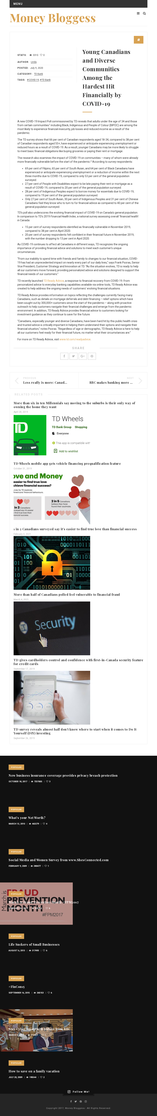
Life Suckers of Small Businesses (34, 944)
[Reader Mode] (138, 40)
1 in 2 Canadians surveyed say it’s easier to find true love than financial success (75, 529)
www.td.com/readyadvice (75, 339)
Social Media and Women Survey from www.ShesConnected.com (59, 860)
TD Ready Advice (53, 280)
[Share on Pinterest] (92, 356)
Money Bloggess (53, 17)
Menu (18, 3)
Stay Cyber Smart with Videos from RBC (39, 1029)
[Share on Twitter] (73, 356)
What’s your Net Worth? (27, 818)
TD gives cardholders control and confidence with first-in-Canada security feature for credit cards (78, 662)
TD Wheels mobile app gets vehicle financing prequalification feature (67, 463)
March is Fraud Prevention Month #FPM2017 (43, 902)
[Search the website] (144, 13)
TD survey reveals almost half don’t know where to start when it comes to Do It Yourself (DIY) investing (75, 731)
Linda (34, 62)
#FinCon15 (17, 987)
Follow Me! (81, 1091)
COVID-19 (34, 80)
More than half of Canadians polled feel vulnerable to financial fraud (67, 594)
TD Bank (38, 74)
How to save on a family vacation (34, 1071)
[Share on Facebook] (64, 356)
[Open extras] (138, 13)
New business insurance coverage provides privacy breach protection (63, 775)
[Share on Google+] (83, 356)
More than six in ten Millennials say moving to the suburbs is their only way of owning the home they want (74, 405)
